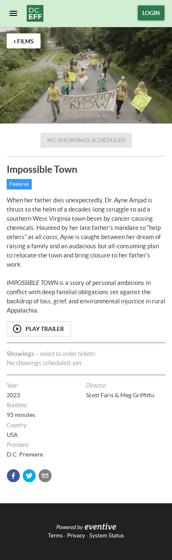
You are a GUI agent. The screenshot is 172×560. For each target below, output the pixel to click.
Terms (55, 535)
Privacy (76, 535)
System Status (106, 535)
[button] (13, 475)
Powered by (69, 527)
